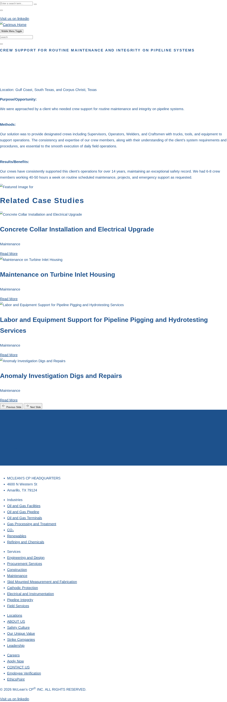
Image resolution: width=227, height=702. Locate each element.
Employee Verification (24, 673)
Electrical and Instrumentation (30, 594)
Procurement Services (24, 564)
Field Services (18, 606)
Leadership (15, 646)
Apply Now (8, 448)
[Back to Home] (13, 25)
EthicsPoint (16, 679)
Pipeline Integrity (20, 600)
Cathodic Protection (22, 588)
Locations (14, 615)
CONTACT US (18, 667)
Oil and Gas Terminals (24, 518)
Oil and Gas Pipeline (23, 512)
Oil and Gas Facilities (23, 506)
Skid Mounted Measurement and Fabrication (42, 582)
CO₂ (10, 530)
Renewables (16, 536)
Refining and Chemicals (25, 542)
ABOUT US (16, 621)
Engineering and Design (26, 558)
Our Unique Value (21, 633)
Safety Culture (18, 627)
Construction (17, 570)
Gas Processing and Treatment (31, 524)
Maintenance (17, 576)
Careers (13, 655)
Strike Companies (21, 640)
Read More (9, 254)
